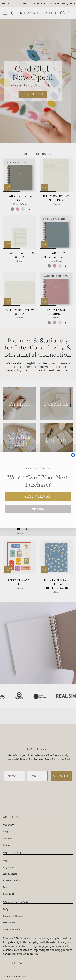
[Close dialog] (73, 455)
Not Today (38, 509)
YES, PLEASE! (38, 497)
